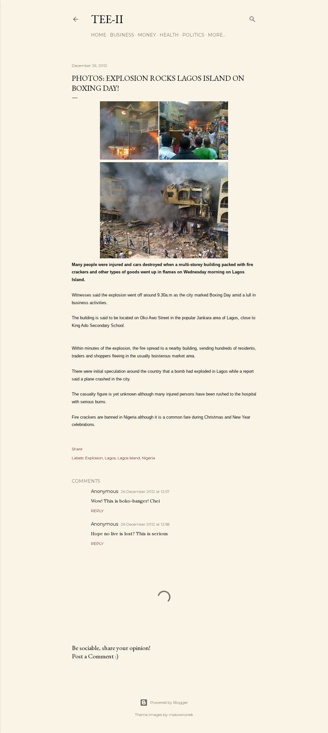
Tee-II (107, 19)
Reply (97, 510)
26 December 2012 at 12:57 (145, 491)
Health (169, 35)
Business (122, 35)
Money (147, 35)
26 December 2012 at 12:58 (145, 524)
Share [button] (77, 448)
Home (98, 35)
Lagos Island (129, 457)
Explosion (94, 457)
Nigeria (148, 457)
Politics (193, 35)
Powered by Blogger (169, 702)
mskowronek (181, 714)
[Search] (252, 18)
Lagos (110, 457)
